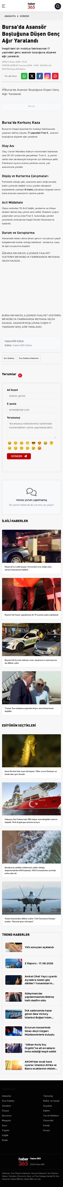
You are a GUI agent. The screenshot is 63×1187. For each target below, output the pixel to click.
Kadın (5, 1140)
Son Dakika (9, 358)
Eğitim (46, 1110)
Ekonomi (6, 1115)
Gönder (17, 456)
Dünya (5, 1110)
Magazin (6, 1120)
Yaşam (5, 1130)
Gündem (6, 1105)
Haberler (6, 1095)
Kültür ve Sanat (51, 1100)
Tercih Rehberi (51, 1115)
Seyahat (47, 1105)
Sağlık (5, 1135)
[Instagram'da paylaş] (47, 76)
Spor (4, 1125)
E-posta (11, 403)
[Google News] (11, 76)
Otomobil (48, 1120)
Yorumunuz (13, 417)
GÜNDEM (24, 16)
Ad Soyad (12, 389)
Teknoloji (48, 1095)
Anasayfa (10, 16)
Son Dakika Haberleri (29, 358)
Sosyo (46, 1130)
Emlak (46, 1125)
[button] (3, 6)
